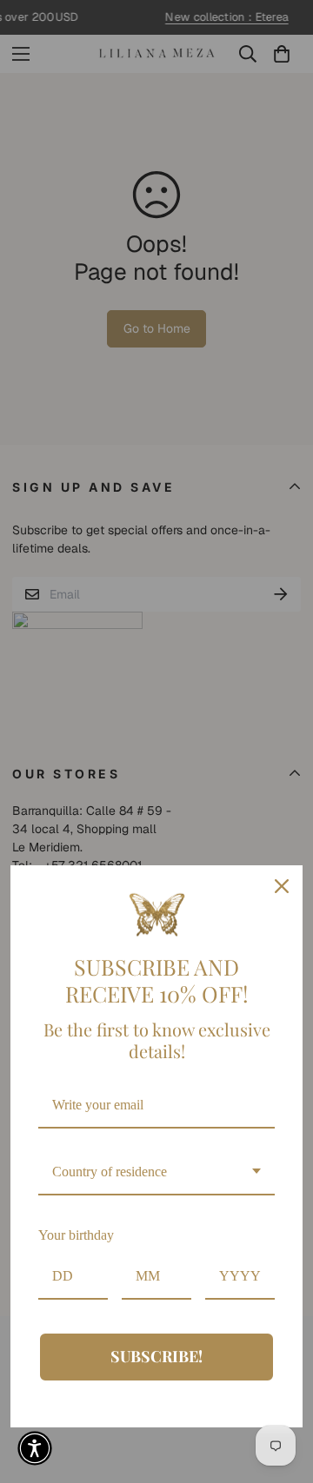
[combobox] (156, 1172)
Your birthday (76, 1235)
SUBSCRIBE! (156, 1356)
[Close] (282, 886)
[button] (34, 1448)
